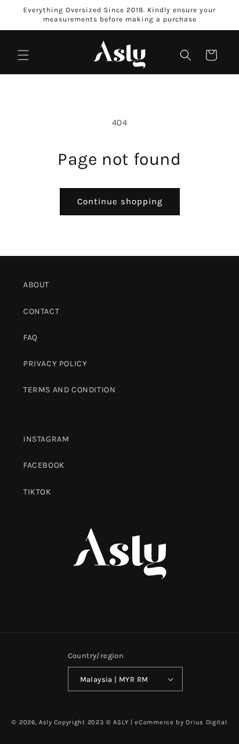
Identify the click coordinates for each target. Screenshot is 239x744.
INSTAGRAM (46, 439)
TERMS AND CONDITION (69, 390)
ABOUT (36, 285)
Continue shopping (119, 201)
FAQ (30, 337)
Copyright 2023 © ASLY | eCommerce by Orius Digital (140, 722)
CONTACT (41, 311)
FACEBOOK (44, 465)
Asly (45, 722)
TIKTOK (37, 492)
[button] (23, 55)
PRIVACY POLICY (55, 364)
